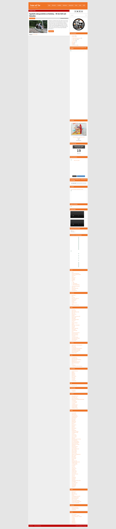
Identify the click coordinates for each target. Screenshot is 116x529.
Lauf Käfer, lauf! (74, 397)
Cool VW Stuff (74, 435)
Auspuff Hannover (75, 416)
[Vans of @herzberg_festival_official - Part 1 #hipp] (85, 169)
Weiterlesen (51, 31)
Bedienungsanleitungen (76, 38)
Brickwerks (73, 419)
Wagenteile (74, 485)
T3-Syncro (73, 335)
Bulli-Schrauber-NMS (75, 311)
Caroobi (73, 433)
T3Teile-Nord (74, 468)
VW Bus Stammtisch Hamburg (77, 366)
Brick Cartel (74, 418)
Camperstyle (74, 347)
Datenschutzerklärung (75, 273)
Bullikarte (73, 374)
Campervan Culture (75, 431)
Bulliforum (73, 373)
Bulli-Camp (74, 346)
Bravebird (73, 309)
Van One (73, 476)
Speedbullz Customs (75, 508)
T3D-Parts (73, 467)
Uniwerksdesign (74, 405)
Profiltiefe (59, 5)
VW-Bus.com (74, 483)
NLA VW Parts (74, 453)
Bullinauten (74, 295)
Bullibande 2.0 (74, 360)
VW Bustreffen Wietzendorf (76, 501)
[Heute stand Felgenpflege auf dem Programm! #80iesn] (85, 174)
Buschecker (74, 390)
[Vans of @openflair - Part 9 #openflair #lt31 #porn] (72, 164)
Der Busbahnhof (74, 440)
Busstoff (73, 429)
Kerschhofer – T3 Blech (75, 515)
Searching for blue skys (76, 332)
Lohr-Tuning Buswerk (75, 448)
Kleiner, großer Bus (75, 328)
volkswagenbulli (74, 339)
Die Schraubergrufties (75, 442)
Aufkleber (73, 36)
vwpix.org (73, 520)
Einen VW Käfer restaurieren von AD (77, 189)
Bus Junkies (74, 422)
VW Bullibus (74, 481)
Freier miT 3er (35, 5)
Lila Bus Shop (74, 447)
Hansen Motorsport (75, 507)
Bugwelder (73, 420)
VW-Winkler (74, 484)
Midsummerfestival (75, 498)
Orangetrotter (74, 299)
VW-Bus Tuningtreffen (75, 502)
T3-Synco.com (74, 302)
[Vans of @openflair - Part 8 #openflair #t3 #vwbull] (76, 164)
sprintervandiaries (75, 333)
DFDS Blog (73, 318)
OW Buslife (74, 329)
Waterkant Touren (75, 408)
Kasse (73, 276)
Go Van (73, 321)
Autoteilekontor (74, 417)
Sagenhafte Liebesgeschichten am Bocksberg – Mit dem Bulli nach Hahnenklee (47, 15)
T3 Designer (74, 400)
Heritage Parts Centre (75, 444)
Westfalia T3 (74, 523)
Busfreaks (73, 377)
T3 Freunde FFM (74, 464)
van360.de (73, 391)
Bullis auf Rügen (74, 493)
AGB (84, 5)
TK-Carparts (74, 472)
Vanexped (73, 479)
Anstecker (73, 35)
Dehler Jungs (74, 317)
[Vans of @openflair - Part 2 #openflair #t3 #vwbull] (72, 169)
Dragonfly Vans (74, 385)
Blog (49, 5)
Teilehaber (73, 469)
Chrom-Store (74, 434)
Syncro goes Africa (75, 334)
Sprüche (73, 40)
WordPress (80, 525)
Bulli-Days (73, 492)
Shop (76, 5)
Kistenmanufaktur (75, 446)
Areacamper (74, 413)
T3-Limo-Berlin (74, 402)
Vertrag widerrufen (75, 288)
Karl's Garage (74, 514)
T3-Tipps (73, 519)
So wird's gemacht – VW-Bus (77, 516)
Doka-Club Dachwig (75, 362)
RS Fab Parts (74, 457)
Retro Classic (74, 455)
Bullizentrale (74, 421)
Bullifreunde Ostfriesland (76, 361)
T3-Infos (73, 517)
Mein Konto (74, 277)
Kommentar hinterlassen (64, 18)
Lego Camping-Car (75, 398)
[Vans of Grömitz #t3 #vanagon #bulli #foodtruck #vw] (85, 171)
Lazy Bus (73, 297)
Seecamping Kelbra (75, 351)
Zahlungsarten (74, 290)
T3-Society (73, 365)
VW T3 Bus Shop (75, 482)
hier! (73, 230)
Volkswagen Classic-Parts (76, 480)
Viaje (72, 303)
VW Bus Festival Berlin (76, 500)
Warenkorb (74, 289)
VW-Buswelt (74, 380)
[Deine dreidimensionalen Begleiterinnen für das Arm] (81, 164)
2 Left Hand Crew (75, 370)
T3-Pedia (73, 518)
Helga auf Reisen (75, 322)
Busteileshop (74, 430)
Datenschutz (71, 5)
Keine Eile (73, 326)
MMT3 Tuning (74, 449)
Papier (73, 42)
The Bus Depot (74, 471)
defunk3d (73, 437)
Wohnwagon (74, 340)
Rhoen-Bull (73, 456)
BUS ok (73, 423)
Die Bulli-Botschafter (75, 319)
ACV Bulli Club (74, 357)
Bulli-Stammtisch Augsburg (76, 359)
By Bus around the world (76, 316)
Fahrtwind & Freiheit (75, 497)
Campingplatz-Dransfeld (76, 349)
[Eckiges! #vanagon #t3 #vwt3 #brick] (81, 171)
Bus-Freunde (74, 376)
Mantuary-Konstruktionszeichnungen (78, 399)
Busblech (73, 425)
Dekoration (73, 41)
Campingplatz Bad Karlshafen (77, 348)
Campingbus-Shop (75, 432)
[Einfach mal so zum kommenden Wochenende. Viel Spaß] (76, 174)
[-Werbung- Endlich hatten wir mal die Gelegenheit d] (81, 174)
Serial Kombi (74, 458)
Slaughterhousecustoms (76, 461)
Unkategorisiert (74, 45)
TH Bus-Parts (74, 470)
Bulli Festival (74, 491)
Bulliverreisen (74, 314)
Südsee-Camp (74, 352)
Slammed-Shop (74, 460)
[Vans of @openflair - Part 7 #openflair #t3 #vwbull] (85, 164)
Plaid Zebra (74, 300)
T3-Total (73, 466)
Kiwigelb (73, 327)
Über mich (54, 5)
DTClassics (73, 320)
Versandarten (74, 283)
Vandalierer (74, 478)
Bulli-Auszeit (74, 310)
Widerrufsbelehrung (75, 284)
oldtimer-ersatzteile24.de (76, 454)
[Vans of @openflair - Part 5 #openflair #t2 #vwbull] (76, 166)
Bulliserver (73, 375)
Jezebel (73, 323)
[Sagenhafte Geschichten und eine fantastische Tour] (72, 171)
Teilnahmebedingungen (76, 286)
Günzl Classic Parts (75, 443)
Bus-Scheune (74, 424)
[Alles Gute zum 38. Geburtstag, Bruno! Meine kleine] (72, 174)
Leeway (85, 525)
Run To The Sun (74, 499)
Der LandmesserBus (75, 441)
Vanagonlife (74, 477)
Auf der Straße (35, 34)
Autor (80, 5)
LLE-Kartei (73, 378)
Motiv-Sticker (74, 39)
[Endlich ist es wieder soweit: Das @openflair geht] (81, 169)
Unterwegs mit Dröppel (76, 338)
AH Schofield (74, 412)
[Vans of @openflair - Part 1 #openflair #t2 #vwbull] (76, 169)
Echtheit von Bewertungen (76, 274)
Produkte (73, 278)
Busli (72, 296)
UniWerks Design (75, 404)
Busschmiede (74, 428)
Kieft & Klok (74, 445)
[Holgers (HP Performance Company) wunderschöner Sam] (76, 171)
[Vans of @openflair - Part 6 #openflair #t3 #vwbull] (72, 166)
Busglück (73, 315)
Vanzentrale (74, 509)
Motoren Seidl (74, 452)
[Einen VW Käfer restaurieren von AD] (79, 196)
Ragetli (73, 301)
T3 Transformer (74, 401)
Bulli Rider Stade (74, 358)
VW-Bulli (73, 379)
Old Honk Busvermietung (76, 350)
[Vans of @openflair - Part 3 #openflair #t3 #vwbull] (81, 166)
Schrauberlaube (74, 330)
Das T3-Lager (74, 436)
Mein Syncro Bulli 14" (75, 298)
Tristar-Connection (75, 473)
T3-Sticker (73, 403)
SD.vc (73, 331)
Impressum (65, 5)
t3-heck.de (73, 465)
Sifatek (73, 459)
